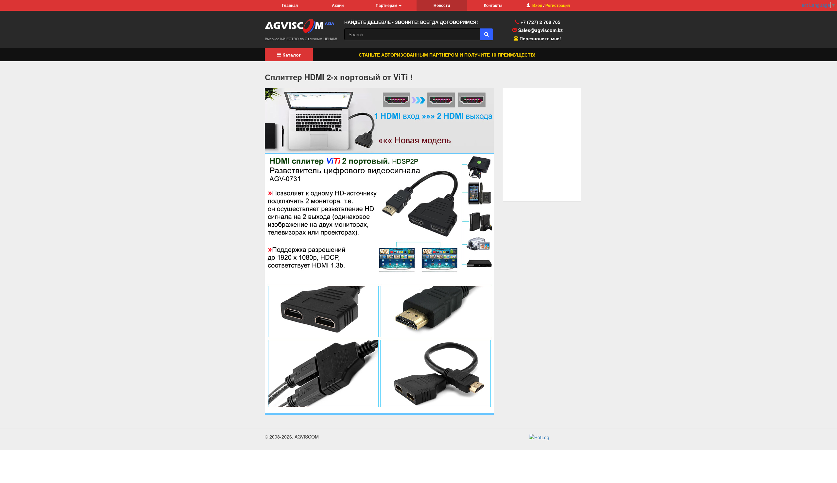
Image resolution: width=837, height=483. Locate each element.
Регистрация (557, 5)
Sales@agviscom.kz (540, 30)
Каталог (291, 54)
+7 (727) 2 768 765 (539, 22)
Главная (290, 5)
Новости (442, 5)
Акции (338, 5)
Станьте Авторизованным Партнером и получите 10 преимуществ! (433, 54)
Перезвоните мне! (540, 38)
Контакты (493, 5)
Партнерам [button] (387, 5)
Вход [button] (537, 5)
